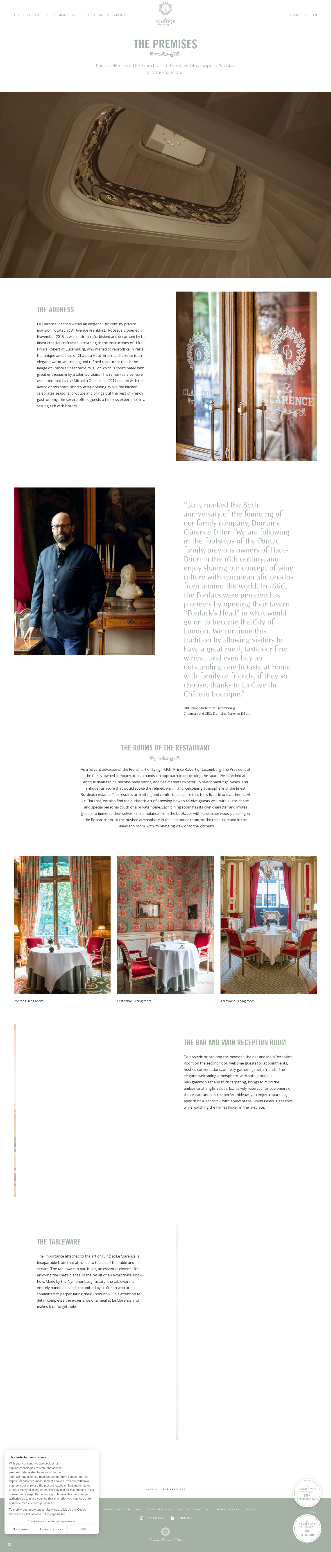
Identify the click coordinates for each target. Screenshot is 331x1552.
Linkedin (184, 1518)
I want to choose (51, 1529)
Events (78, 15)
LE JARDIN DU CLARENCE (107, 15)
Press (251, 1509)
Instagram (155, 1518)
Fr (307, 15)
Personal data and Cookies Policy (178, 1509)
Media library (227, 1509)
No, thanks (20, 1529)
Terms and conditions (121, 1509)
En (315, 15)
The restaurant (27, 15)
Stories (294, 15)
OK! (83, 1529)
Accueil (152, 1489)
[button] (9, 1544)
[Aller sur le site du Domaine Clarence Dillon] (165, 1534)
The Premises (56, 15)
